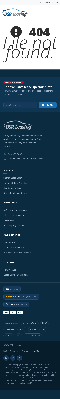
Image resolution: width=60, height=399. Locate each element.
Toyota (33, 329)
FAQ (5, 351)
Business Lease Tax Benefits (17, 252)
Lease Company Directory (15, 274)
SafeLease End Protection (15, 210)
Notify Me (47, 105)
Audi (43, 329)
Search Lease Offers (13, 177)
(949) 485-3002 (15, 154)
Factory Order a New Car (15, 183)
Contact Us (14, 351)
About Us (35, 351)
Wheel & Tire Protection (14, 215)
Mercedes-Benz (30, 323)
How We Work (10, 269)
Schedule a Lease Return (15, 193)
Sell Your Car (9, 242)
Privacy (25, 351)
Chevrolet (9, 329)
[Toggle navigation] (54, 10)
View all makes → (32, 335)
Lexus (21, 329)
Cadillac (8, 335)
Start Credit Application (14, 247)
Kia (18, 335)
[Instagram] (12, 358)
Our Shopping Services (14, 188)
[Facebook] (6, 358)
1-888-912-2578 (50, 2)
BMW (44, 323)
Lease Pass (8, 220)
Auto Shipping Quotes (13, 225)
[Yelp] (19, 358)
